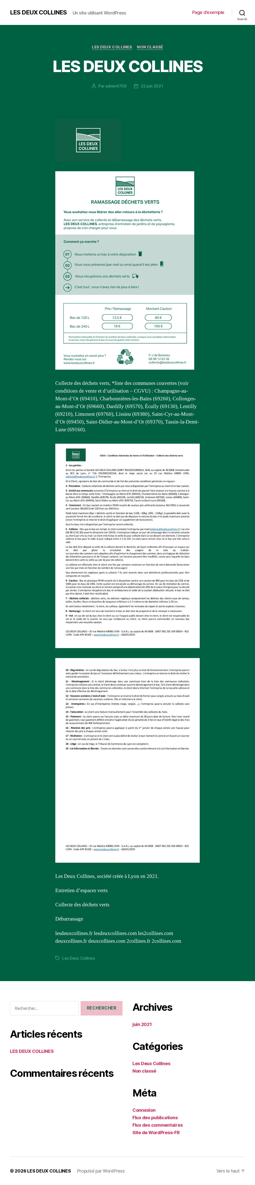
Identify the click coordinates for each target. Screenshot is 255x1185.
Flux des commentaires (157, 1125)
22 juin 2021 (152, 86)
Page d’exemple (208, 12)
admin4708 (116, 86)
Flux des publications (155, 1117)
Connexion (144, 1110)
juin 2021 (142, 1024)
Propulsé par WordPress (101, 1171)
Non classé (150, 47)
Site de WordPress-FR (156, 1132)
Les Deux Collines (112, 47)
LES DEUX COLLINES (38, 12)
